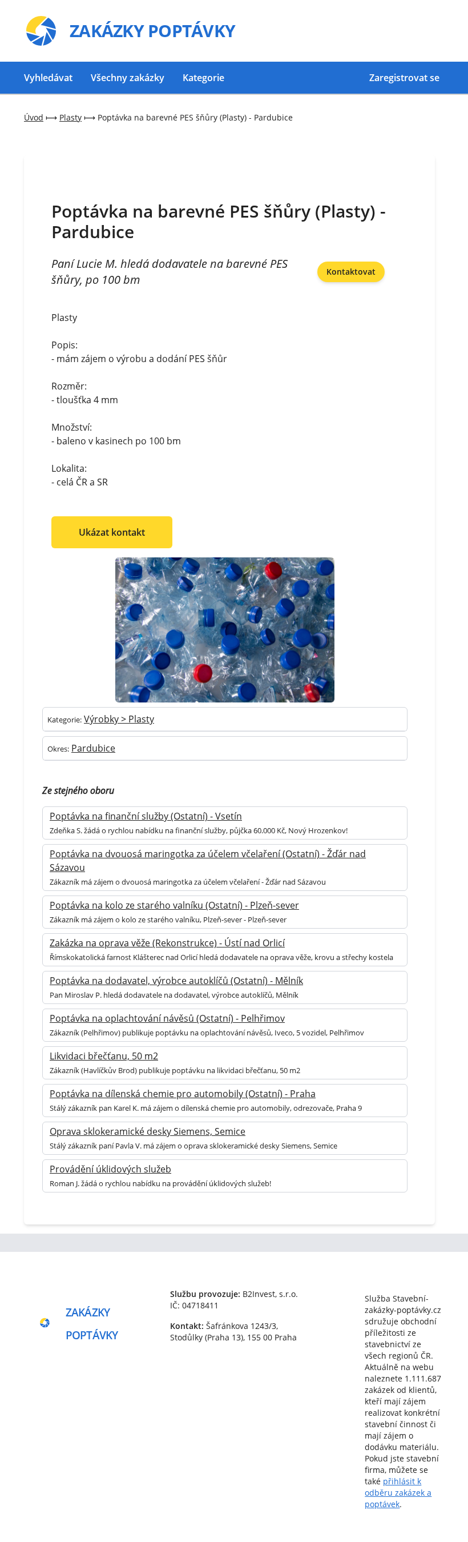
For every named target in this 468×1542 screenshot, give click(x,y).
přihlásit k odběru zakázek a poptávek (398, 1492)
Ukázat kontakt (112, 532)
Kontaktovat (351, 271)
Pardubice (93, 748)
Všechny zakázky (127, 77)
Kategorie (203, 77)
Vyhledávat (48, 77)
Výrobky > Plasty (119, 719)
